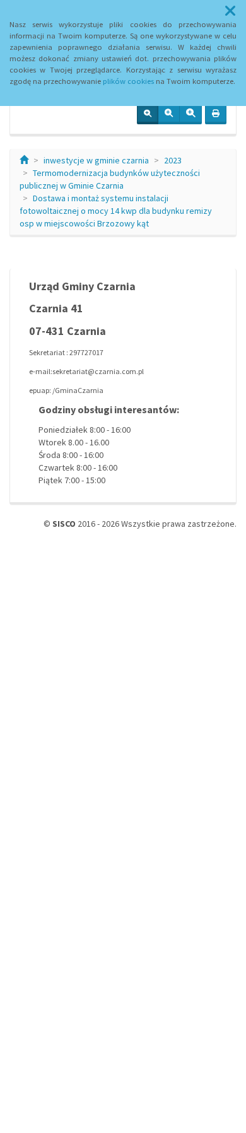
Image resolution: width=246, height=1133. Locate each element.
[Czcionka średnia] (169, 114)
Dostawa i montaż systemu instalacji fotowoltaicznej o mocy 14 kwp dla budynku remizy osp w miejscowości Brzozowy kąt (116, 210)
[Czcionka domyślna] (147, 114)
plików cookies (128, 81)
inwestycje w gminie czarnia (96, 160)
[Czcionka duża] (190, 114)
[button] (230, 11)
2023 (173, 160)
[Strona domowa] (24, 160)
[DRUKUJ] (215, 114)
